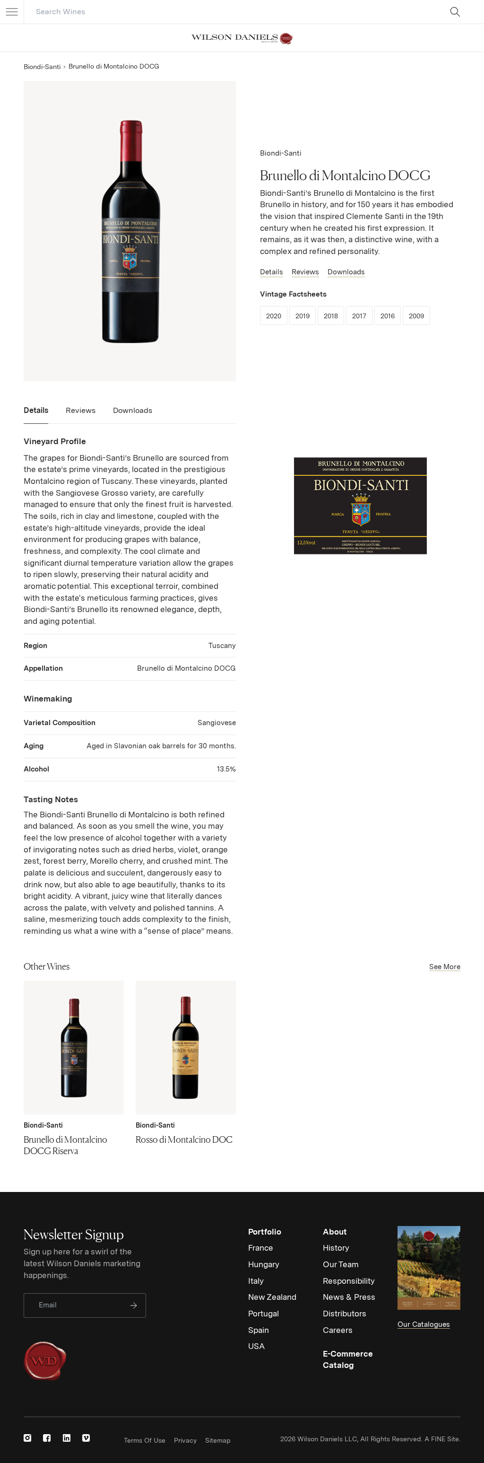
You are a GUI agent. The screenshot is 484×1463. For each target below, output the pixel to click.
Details (271, 272)
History (336, 1248)
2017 (362, 316)
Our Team (341, 1264)
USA (256, 1346)
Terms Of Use (144, 1440)
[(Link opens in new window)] (27, 1438)
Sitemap (218, 1440)
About (335, 1231)
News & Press (349, 1297)
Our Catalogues (424, 1324)
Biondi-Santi (42, 66)
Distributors (344, 1313)
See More (444, 967)
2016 (390, 316)
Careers (338, 1330)
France (260, 1248)
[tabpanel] (130, 686)
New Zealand (272, 1297)
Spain (258, 1330)
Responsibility (349, 1281)
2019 (305, 316)
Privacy (185, 1440)
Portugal (263, 1313)
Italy (256, 1281)
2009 (419, 316)
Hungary (263, 1264)
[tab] (36, 414)
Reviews (305, 272)
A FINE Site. (442, 1439)
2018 (334, 316)
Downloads (346, 272)
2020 (276, 316)
